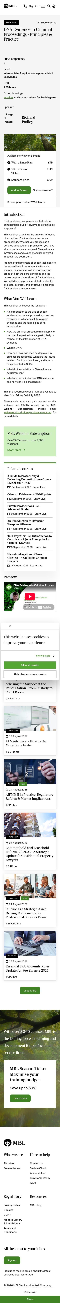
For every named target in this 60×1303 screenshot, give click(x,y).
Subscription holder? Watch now (26, 202)
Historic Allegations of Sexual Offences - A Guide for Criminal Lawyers (27, 558)
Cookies (8, 1209)
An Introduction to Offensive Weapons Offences (25, 523)
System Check (38, 1168)
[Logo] (10, 6)
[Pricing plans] (8, 163)
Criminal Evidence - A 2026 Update (29, 494)
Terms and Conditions (10, 1230)
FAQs (33, 1182)
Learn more (14, 450)
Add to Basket (19, 190)
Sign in (33, 6)
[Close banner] (10, 626)
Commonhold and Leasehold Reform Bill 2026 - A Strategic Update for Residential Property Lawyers (30, 818)
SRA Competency (14, 58)
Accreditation (38, 1173)
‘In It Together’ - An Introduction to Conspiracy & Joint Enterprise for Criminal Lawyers (29, 539)
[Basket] (53, 6)
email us (8, 97)
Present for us (12, 1168)
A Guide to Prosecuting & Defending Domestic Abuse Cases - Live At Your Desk (29, 479)
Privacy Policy (12, 1205)
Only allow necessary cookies (30, 674)
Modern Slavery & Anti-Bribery (13, 1221)
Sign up (11, 1260)
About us (9, 1163)
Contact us (36, 1163)
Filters (30, 1299)
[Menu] (42, 6)
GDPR (7, 1214)
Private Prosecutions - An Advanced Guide (23, 508)
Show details (43, 655)
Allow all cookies (30, 665)
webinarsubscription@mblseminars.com (27, 412)
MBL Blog (35, 1205)
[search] (48, 6)
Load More (30, 990)
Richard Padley (28, 119)
